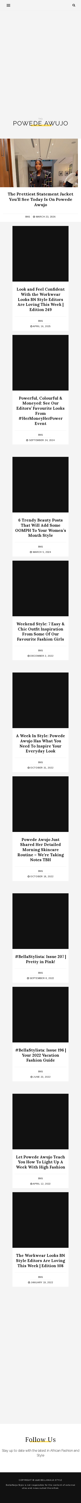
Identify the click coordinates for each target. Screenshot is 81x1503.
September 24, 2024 (41, 440)
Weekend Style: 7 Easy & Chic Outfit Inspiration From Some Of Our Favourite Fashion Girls (40, 631)
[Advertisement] (40, 64)
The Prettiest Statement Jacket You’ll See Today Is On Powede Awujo (40, 199)
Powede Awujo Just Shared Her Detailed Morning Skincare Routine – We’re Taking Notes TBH (40, 849)
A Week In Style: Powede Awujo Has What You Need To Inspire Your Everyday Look (40, 743)
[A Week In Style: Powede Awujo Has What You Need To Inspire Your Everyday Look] (40, 700)
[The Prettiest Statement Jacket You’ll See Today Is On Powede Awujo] (39, 163)
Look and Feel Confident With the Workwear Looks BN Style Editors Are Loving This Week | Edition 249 (41, 299)
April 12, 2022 (41, 1184)
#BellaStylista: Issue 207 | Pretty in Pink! (40, 959)
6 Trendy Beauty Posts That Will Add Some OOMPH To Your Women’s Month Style (40, 528)
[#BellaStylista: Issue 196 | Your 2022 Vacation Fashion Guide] (40, 1014)
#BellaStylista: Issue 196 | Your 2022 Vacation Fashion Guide (40, 1055)
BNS (27, 216)
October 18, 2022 (41, 876)
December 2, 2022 (41, 656)
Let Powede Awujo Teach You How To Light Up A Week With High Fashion (40, 1162)
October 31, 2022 (41, 767)
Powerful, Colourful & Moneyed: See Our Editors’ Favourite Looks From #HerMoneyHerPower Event (40, 411)
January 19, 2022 (41, 1282)
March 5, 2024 (41, 552)
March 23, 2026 (45, 216)
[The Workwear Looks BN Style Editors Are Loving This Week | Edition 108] (40, 1220)
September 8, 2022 (41, 978)
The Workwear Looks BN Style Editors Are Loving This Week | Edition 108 (40, 1260)
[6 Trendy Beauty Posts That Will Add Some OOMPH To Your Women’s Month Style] (40, 484)
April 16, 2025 (41, 326)
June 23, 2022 (41, 1077)
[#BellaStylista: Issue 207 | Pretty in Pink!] (40, 921)
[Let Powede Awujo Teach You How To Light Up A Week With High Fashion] (40, 1121)
